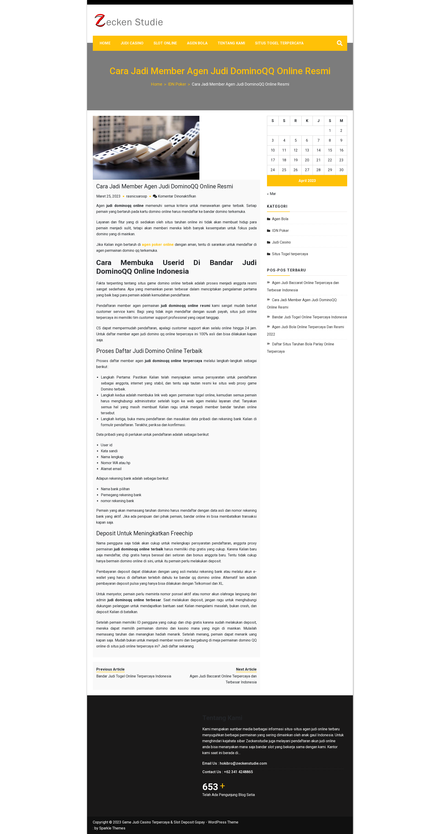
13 (307, 150)
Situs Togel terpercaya (279, 43)
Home (105, 43)
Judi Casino (132, 43)
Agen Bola (197, 43)
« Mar (271, 194)
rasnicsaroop (136, 196)
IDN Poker (280, 230)
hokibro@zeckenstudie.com (243, 763)
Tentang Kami (231, 43)
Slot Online (165, 43)
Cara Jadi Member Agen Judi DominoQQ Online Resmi (164, 186)
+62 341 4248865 (238, 772)
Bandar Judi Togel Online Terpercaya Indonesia (309, 317)
